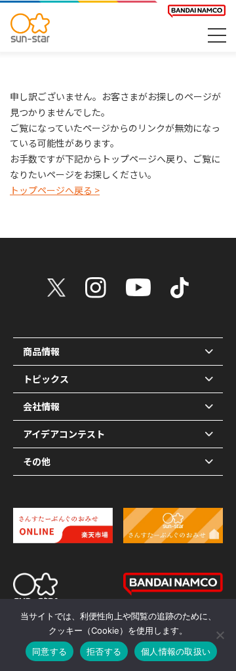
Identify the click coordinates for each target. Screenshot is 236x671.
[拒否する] (219, 635)
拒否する (104, 651)
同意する (49, 651)
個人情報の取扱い (175, 651)
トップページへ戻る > (55, 190)
